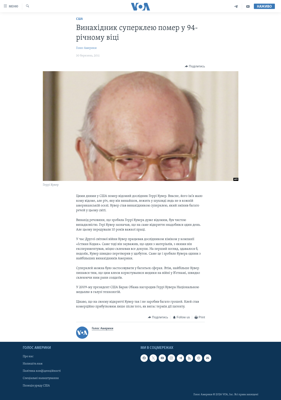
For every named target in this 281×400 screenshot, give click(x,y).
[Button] (195, 66)
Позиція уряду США (36, 385)
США (79, 19)
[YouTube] (248, 7)
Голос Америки (86, 48)
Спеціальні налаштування (41, 378)
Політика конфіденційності (42, 371)
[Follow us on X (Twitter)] (153, 358)
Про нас (28, 356)
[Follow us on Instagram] (171, 358)
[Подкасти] (198, 358)
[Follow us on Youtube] (162, 358)
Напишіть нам (32, 363)
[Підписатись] (207, 358)
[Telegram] (236, 7)
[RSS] (189, 358)
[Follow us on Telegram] (180, 358)
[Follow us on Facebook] (144, 358)
